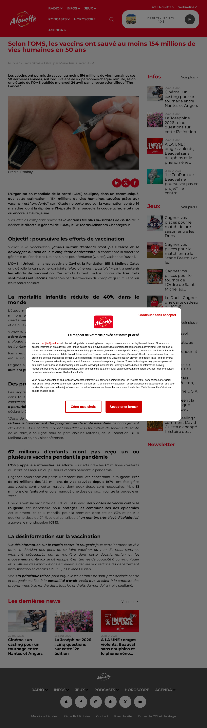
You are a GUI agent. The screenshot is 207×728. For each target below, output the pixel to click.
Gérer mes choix (83, 406)
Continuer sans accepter (157, 314)
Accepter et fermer (124, 406)
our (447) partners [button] (51, 343)
